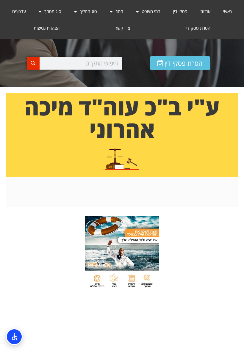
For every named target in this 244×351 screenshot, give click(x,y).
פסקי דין (180, 11)
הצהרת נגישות (47, 28)
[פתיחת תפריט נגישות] (14, 336)
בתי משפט (151, 11)
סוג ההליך (88, 11)
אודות (205, 11)
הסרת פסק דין (197, 28)
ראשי (227, 11)
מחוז (119, 11)
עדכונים (19, 11)
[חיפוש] (33, 63)
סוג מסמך (52, 11)
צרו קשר (122, 28)
